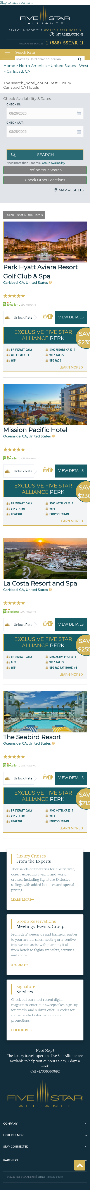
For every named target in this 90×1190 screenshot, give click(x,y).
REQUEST (18, 965)
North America (33, 66)
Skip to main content (16, 3)
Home (9, 66)
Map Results (71, 190)
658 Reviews (28, 458)
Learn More (70, 367)
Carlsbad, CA (18, 71)
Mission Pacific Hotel (35, 430)
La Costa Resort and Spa (40, 583)
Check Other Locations (45, 180)
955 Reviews (28, 765)
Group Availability (53, 163)
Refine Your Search (45, 170)
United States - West (69, 66)
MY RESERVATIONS (69, 34)
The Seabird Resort (32, 737)
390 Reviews (28, 304)
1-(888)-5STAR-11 (64, 43)
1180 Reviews (28, 611)
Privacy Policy (55, 1176)
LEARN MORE (21, 899)
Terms (41, 1176)
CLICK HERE (20, 1030)
